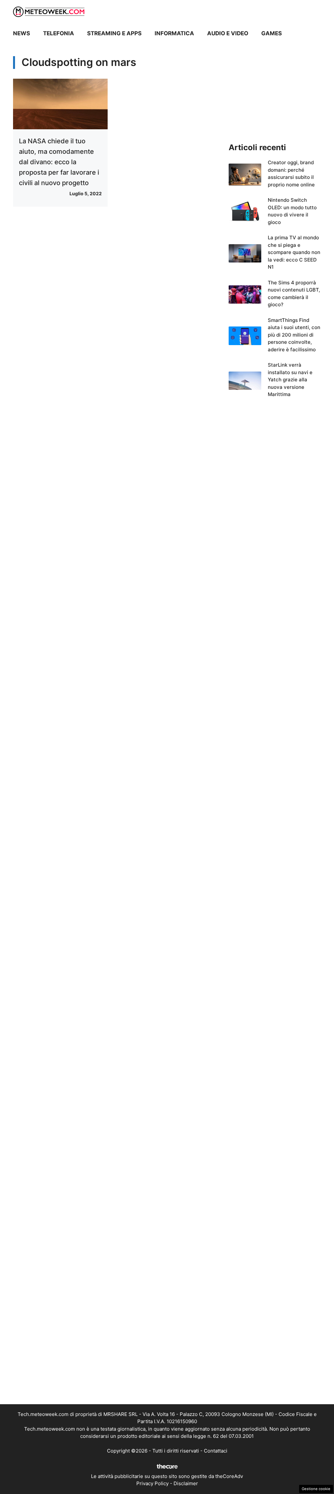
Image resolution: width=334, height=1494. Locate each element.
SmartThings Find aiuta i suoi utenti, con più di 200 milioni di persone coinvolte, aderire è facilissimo (294, 335)
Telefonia (58, 33)
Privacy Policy (152, 1483)
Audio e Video (227, 33)
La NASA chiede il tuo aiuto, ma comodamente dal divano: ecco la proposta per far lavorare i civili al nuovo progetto (59, 162)
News (21, 33)
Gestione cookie (316, 1488)
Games (271, 33)
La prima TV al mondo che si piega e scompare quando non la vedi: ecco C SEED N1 (294, 252)
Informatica (174, 33)
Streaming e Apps (114, 33)
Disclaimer (186, 1483)
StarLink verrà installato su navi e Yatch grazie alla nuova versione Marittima (290, 379)
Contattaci (215, 1451)
